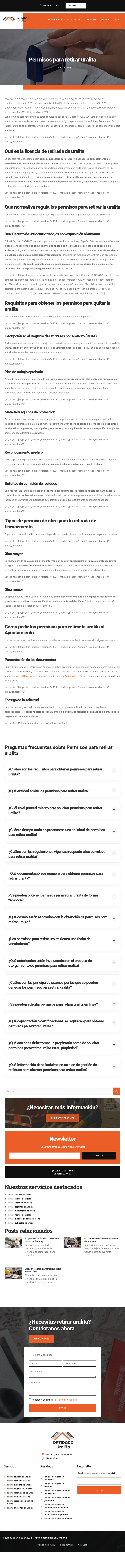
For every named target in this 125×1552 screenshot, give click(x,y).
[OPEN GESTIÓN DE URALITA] (82, 19)
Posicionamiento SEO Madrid (50, 1537)
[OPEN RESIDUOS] (112, 19)
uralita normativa (36, 214)
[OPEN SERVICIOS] (58, 19)
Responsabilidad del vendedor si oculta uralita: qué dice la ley (42, 1240)
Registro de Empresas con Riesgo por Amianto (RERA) (52, 676)
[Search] (116, 1091)
